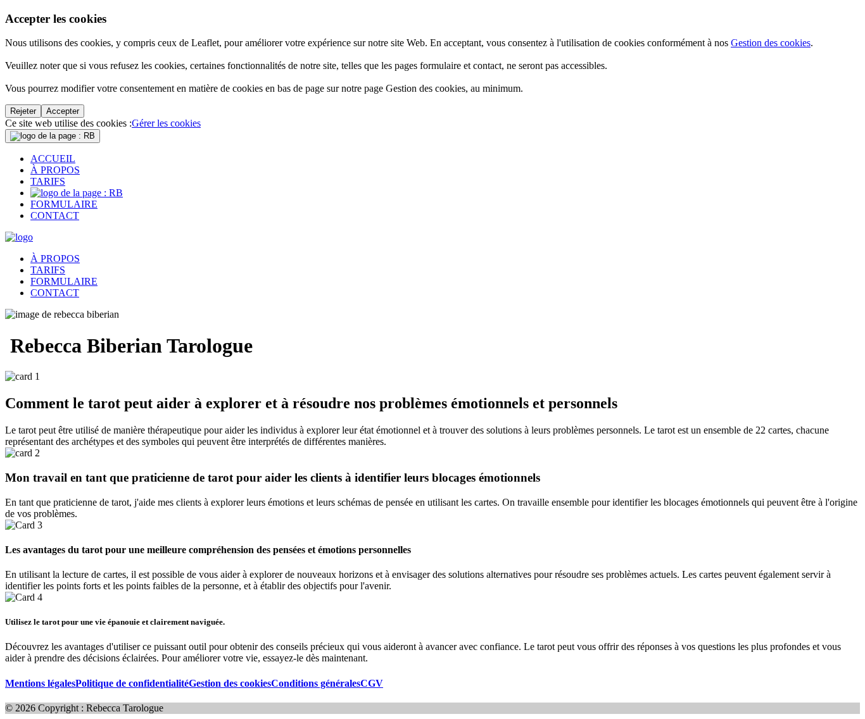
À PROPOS (55, 170)
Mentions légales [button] (40, 683)
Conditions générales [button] (315, 683)
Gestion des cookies (771, 42)
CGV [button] (371, 683)
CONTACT (54, 215)
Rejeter (23, 111)
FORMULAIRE (64, 204)
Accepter (62, 111)
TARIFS (47, 181)
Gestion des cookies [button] (230, 683)
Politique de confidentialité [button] (132, 683)
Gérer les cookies (166, 123)
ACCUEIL (52, 158)
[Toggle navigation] (52, 136)
